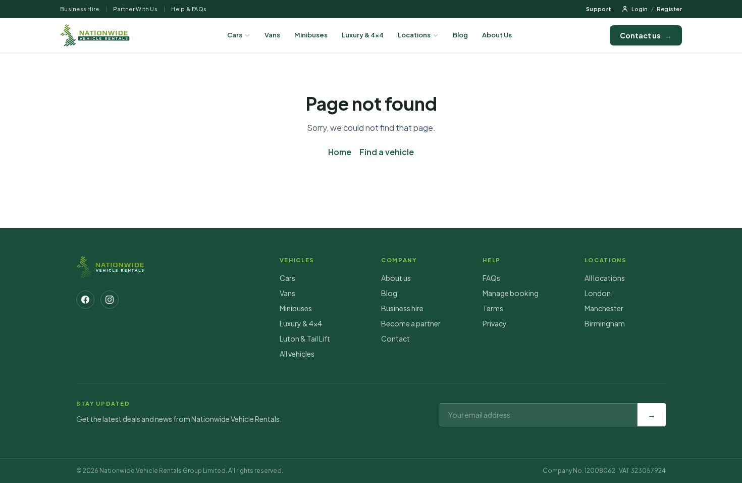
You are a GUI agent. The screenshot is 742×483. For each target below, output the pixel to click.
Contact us (646, 35)
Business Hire (79, 9)
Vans (272, 35)
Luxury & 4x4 (363, 35)
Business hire (402, 308)
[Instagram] (109, 300)
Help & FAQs (188, 9)
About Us (497, 35)
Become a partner (411, 323)
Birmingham (605, 323)
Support (598, 9)
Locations (414, 35)
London (598, 293)
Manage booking (511, 293)
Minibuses (311, 35)
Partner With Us (135, 9)
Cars (234, 35)
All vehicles (297, 353)
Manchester (604, 308)
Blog (460, 35)
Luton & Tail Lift (305, 338)
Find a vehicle (386, 152)
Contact (395, 338)
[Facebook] (85, 300)
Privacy (495, 323)
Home (339, 152)
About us (396, 277)
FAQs (491, 277)
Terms (493, 308)
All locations (605, 277)
